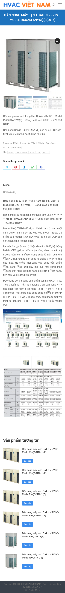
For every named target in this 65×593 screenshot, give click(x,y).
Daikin (11, 152)
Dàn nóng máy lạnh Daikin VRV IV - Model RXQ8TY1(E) (40, 556)
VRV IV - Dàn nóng (46, 143)
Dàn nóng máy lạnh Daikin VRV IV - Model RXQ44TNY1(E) (40, 514)
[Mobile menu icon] (60, 5)
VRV (38, 152)
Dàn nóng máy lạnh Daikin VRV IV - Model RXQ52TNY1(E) (40, 493)
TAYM (32, 152)
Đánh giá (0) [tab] (9, 192)
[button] (57, 41)
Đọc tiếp (27, 461)
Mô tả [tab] (6, 184)
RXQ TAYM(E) (21, 152)
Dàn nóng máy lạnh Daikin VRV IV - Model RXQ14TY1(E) (40, 535)
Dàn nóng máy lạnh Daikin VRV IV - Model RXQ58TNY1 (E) (40, 450)
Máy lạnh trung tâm (21, 143)
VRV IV (34, 143)
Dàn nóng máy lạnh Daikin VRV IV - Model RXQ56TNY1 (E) (40, 471)
